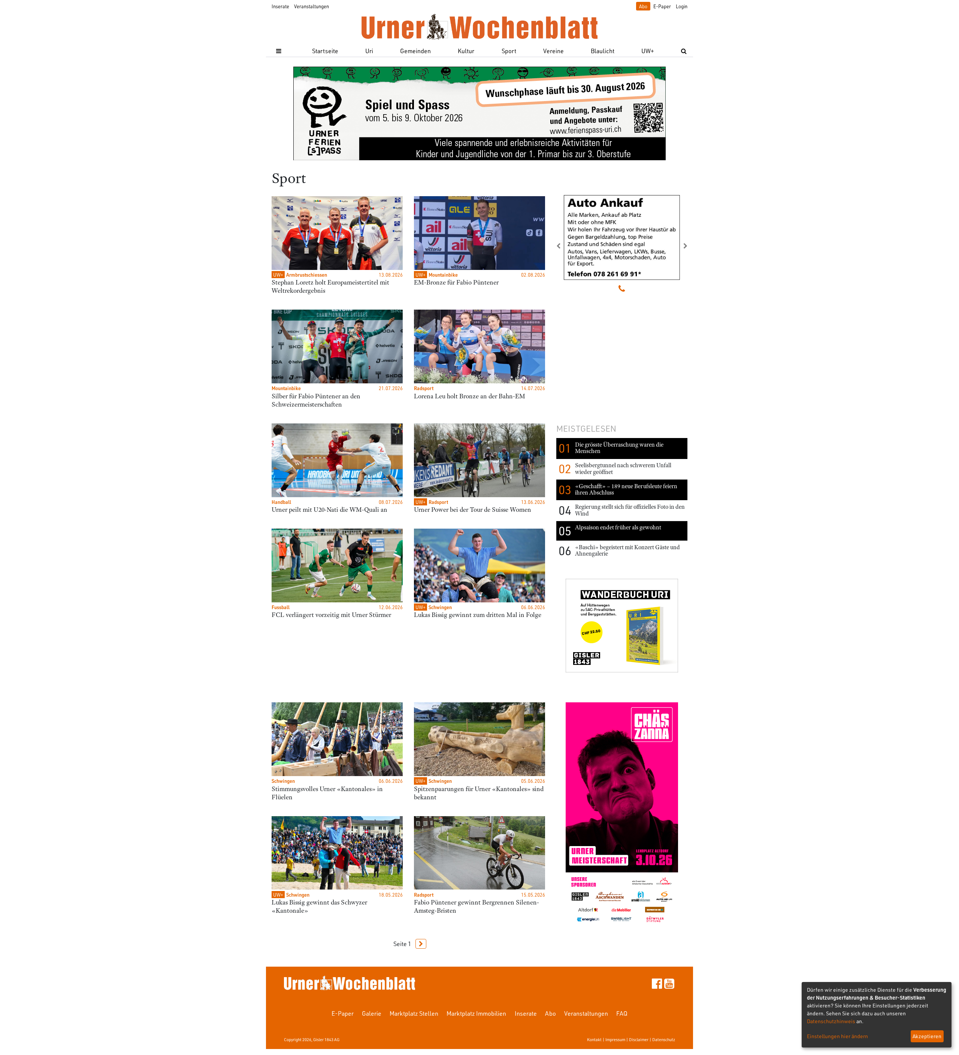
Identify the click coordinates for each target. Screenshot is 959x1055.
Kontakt (594, 1039)
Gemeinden (415, 51)
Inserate (280, 6)
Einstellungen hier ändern (837, 1036)
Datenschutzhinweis (831, 1021)
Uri (369, 51)
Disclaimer (638, 1039)
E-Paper (662, 6)
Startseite (325, 51)
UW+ (647, 51)
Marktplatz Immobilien (476, 1013)
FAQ (621, 1013)
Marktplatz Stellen (414, 1013)
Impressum (615, 1039)
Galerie (371, 1013)
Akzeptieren (927, 1036)
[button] (566, 246)
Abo (643, 6)
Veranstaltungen (311, 6)
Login (681, 6)
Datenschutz (663, 1039)
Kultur (466, 51)
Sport (509, 51)
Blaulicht (602, 51)
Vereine (553, 51)
